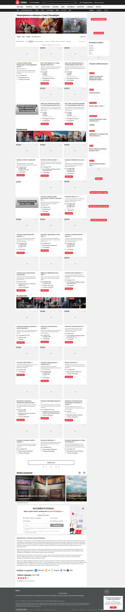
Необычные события (57, 521)
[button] (79, 473)
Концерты (27, 521)
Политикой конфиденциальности (113, 604)
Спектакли (55, 518)
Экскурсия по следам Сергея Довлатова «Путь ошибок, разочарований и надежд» (96, 77)
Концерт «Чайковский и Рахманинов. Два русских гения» (98, 149)
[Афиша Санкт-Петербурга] (21, 2)
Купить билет (45, 83)
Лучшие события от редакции (33, 518)
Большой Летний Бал (94, 93)
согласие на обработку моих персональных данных (36, 528)
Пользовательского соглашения (30, 532)
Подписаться (57, 525)
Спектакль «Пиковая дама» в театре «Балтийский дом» (97, 120)
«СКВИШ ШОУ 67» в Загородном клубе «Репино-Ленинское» (98, 134)
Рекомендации (21, 129)
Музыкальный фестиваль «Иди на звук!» (97, 164)
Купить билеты (45, 214)
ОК (113, 607)
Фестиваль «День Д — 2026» (96, 106)
